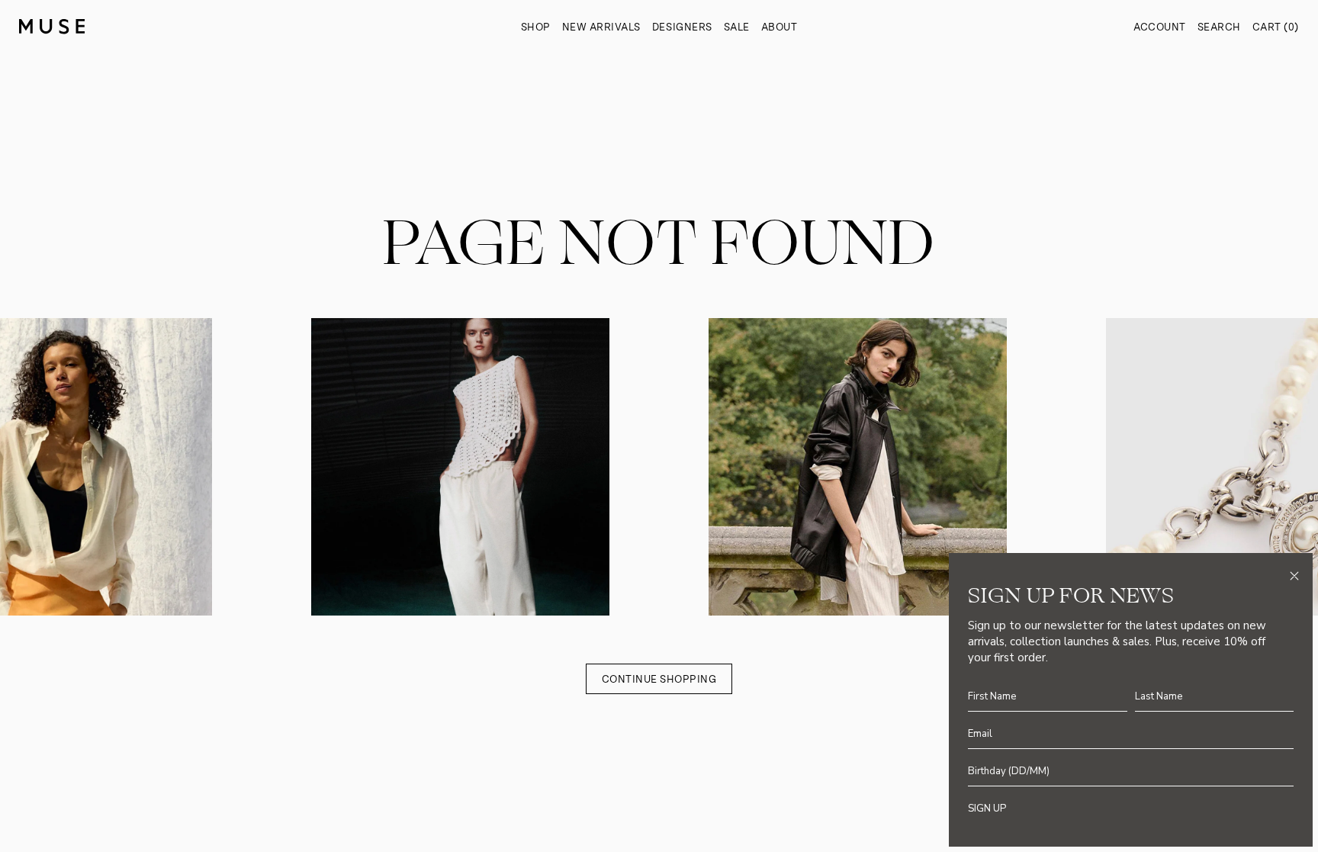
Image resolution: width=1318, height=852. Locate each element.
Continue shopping (659, 679)
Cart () (1275, 27)
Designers (682, 27)
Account (1159, 27)
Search (1219, 27)
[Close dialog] (1294, 576)
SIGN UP (987, 808)
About (779, 27)
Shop (536, 27)
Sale (737, 27)
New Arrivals (601, 27)
